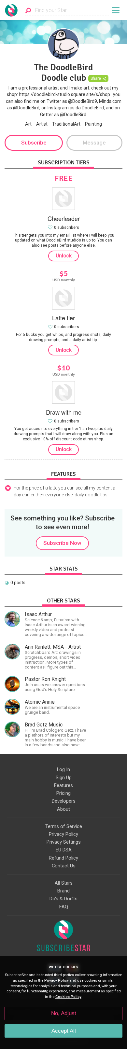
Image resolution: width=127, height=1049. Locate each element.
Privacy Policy (63, 834)
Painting (93, 124)
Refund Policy (63, 858)
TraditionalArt (66, 124)
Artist (42, 124)
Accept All (63, 1031)
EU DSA (64, 850)
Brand (63, 891)
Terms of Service (63, 826)
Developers (64, 801)
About (63, 809)
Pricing (63, 793)
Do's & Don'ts (63, 899)
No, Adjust (63, 1013)
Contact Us (64, 866)
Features (63, 785)
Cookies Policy (68, 997)
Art (28, 124)
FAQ (63, 907)
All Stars (64, 883)
